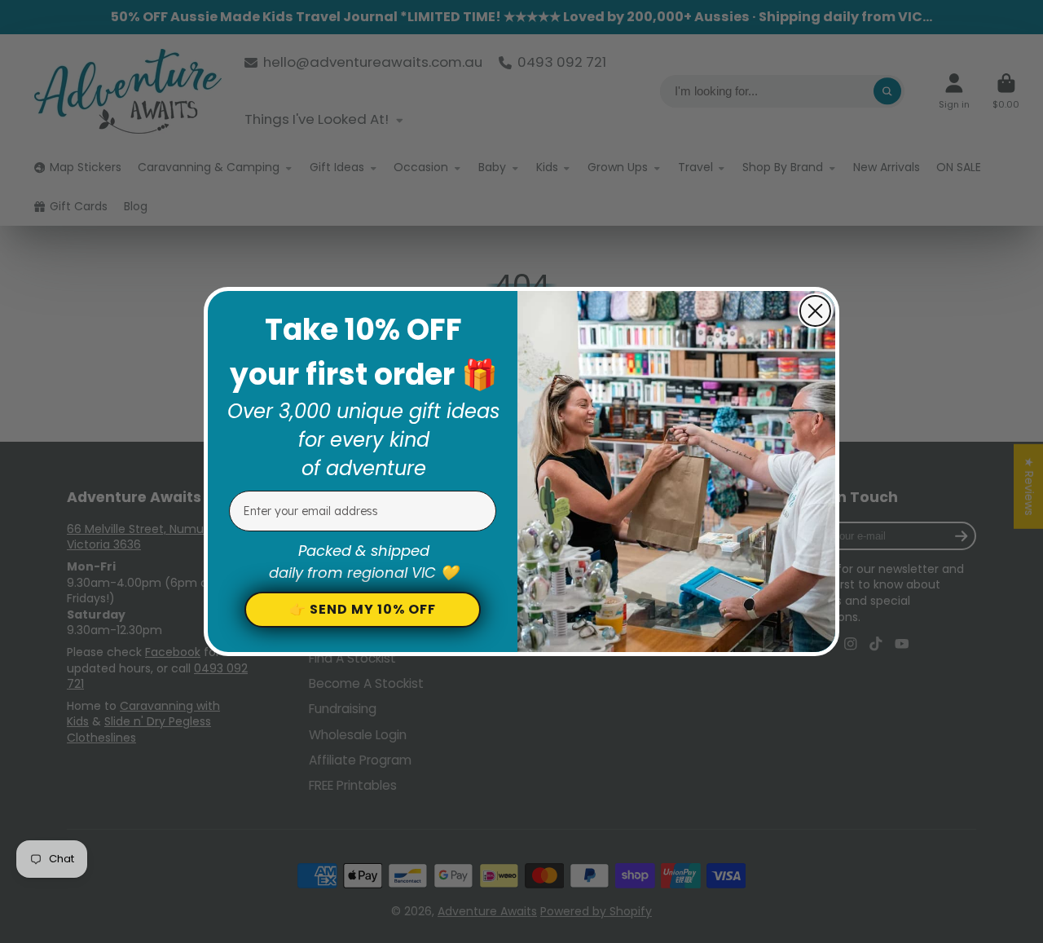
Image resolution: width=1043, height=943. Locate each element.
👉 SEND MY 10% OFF (362, 609)
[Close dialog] (815, 311)
